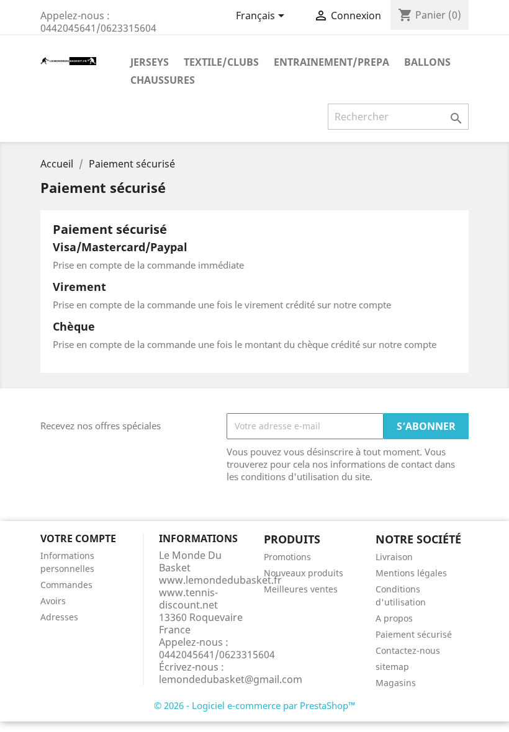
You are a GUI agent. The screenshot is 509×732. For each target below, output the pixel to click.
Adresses (59, 617)
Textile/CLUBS (221, 62)
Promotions (287, 557)
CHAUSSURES (162, 80)
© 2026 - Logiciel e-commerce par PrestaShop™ (255, 705)
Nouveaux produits (303, 573)
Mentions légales (411, 573)
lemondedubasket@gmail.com (230, 679)
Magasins (396, 683)
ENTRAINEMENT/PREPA (331, 62)
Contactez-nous (408, 650)
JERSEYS (149, 62)
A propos (394, 618)
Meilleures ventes (301, 589)
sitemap (392, 666)
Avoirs (53, 601)
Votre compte (78, 538)
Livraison (394, 557)
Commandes (66, 585)
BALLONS (427, 62)
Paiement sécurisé (414, 634)
